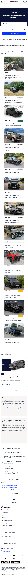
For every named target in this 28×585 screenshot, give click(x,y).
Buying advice (8, 536)
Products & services (9, 532)
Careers (3, 517)
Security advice (5, 512)
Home (2, 5)
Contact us (4, 514)
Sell (4, 2)
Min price (4, 27)
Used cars (7, 5)
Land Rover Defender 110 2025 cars (9, 487)
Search (26, 2)
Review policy (5, 523)
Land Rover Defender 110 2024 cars (9, 489)
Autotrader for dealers (10, 543)
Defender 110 (20, 5)
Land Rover (13, 5)
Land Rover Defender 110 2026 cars (9, 485)
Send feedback (6, 551)
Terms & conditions (5, 522)
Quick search (7, 540)
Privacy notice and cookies (7, 520)
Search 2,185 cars (15, 33)
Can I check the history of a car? (12, 452)
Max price (17, 27)
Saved (23, 2)
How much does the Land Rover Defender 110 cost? (12, 462)
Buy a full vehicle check (14, 436)
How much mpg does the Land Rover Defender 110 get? (14, 467)
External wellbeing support (7, 525)
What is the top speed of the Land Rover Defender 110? (14, 457)
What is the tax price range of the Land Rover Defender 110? (14, 473)
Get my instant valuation (14, 408)
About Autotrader (5, 515)
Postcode (4, 23)
